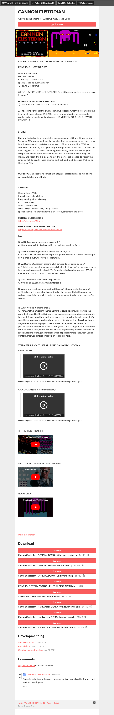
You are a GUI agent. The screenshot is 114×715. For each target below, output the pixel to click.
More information (26, 534)
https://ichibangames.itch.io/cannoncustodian (40, 229)
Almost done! (24, 646)
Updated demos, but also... (30, 650)
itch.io (20, 703)
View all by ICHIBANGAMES (34, 703)
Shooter (27, 706)
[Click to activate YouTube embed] (35, 444)
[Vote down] (19, 677)
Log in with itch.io (26, 665)
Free (32, 706)
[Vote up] (19, 674)
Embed (56, 703)
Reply (25, 686)
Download (58, 24)
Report (49, 703)
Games (20, 706)
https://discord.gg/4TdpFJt (30, 221)
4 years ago (56, 674)
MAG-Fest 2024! (26, 642)
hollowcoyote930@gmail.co (39, 674)
